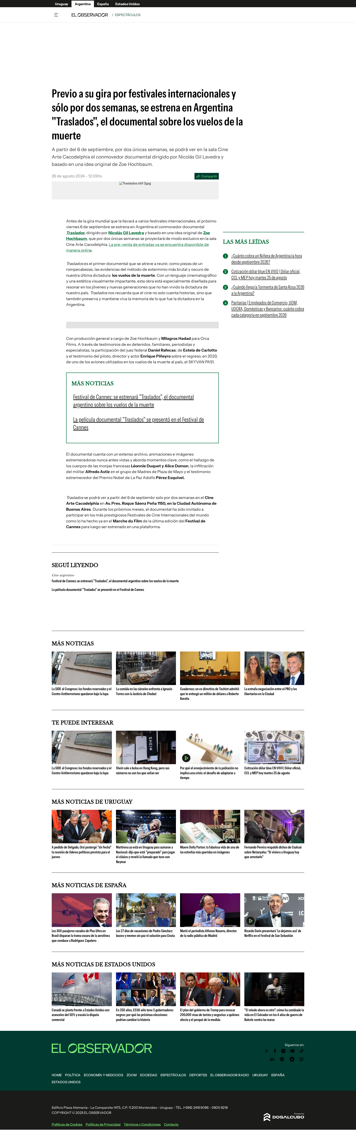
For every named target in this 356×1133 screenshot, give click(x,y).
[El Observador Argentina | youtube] (292, 1051)
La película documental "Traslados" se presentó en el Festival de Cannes (98, 589)
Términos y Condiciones (142, 1124)
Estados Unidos (127, 4)
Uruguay (61, 4)
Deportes (198, 1075)
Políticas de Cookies (67, 1124)
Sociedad (148, 1075)
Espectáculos (128, 14)
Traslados (75, 232)
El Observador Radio (229, 1075)
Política (73, 1075)
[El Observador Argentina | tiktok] (301, 1051)
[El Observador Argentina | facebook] (274, 1051)
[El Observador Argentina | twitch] (301, 1059)
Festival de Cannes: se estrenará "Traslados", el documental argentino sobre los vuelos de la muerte (115, 581)
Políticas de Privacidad (103, 1124)
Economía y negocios (103, 1075)
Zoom (131, 1075)
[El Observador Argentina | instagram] (283, 1051)
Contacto (171, 1124)
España (103, 4)
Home (57, 1075)
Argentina (83, 4)
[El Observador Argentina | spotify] (282, 1059)
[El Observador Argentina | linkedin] (272, 1059)
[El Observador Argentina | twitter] (266, 1051)
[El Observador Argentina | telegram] (291, 1059)
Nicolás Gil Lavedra (126, 232)
